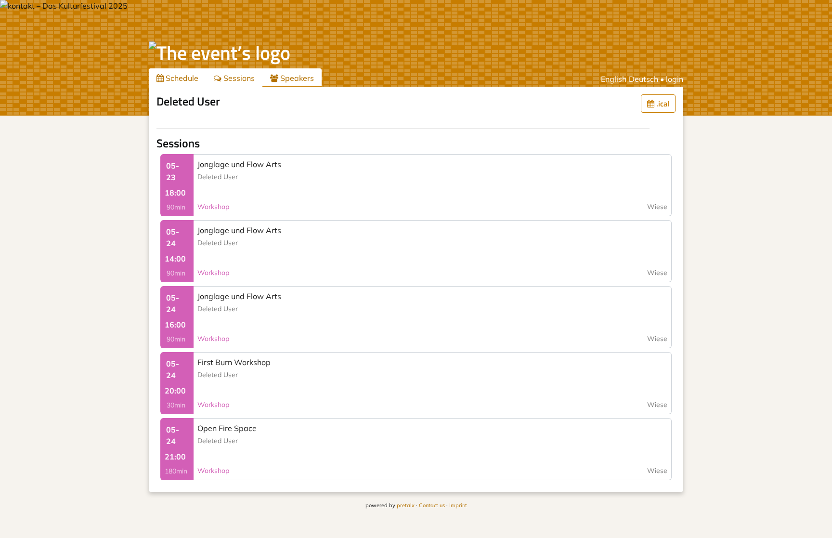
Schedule (181, 78)
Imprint (458, 505)
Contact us (432, 505)
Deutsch (643, 79)
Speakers (296, 78)
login (674, 79)
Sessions (238, 78)
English (613, 79)
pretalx (406, 505)
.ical (661, 103)
